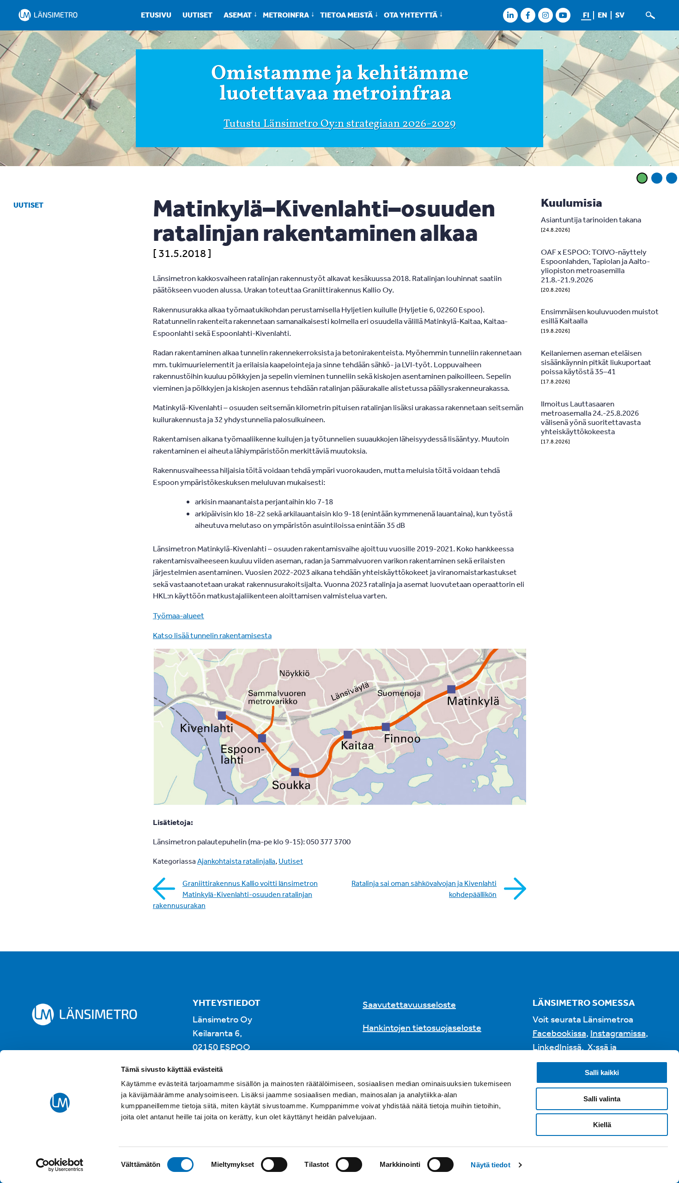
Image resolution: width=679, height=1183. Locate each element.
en (602, 14)
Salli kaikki (602, 1072)
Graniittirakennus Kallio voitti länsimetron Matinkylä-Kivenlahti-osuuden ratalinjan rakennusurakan (235, 894)
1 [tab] (642, 178)
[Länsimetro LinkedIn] (510, 15)
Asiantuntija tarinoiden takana (591, 219)
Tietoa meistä (346, 14)
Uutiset (197, 14)
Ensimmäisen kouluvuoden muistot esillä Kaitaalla (600, 315)
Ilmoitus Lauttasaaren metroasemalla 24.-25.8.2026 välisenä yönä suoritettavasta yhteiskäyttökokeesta (591, 417)
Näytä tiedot (490, 1165)
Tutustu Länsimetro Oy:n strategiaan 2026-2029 (339, 124)
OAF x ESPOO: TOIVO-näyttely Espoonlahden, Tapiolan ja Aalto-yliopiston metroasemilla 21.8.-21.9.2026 (595, 265)
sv (619, 14)
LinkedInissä (557, 1046)
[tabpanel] (339, 99)
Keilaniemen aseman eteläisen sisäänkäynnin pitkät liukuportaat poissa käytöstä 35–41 (596, 362)
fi (586, 14)
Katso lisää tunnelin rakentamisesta (212, 635)
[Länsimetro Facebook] (528, 15)
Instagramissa (618, 1033)
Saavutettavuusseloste (409, 1004)
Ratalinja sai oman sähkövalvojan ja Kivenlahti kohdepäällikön (424, 888)
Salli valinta (601, 1099)
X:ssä (598, 1046)
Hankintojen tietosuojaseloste (422, 1027)
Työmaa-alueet (178, 615)
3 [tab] (671, 178)
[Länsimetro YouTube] (563, 15)
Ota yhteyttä (410, 14)
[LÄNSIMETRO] (48, 15)
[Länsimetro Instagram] (545, 15)
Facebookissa (559, 1033)
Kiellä (602, 1125)
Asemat (238, 14)
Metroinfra (286, 14)
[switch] (274, 1164)
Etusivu (156, 14)
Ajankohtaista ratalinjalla (236, 861)
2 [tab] (656, 178)
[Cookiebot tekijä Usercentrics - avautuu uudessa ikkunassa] (59, 1165)
